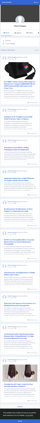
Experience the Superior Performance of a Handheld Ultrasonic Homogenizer (20, 304)
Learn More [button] (29, 415)
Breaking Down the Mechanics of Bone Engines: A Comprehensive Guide (18, 210)
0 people (12, 43)
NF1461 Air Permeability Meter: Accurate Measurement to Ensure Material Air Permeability (19, 242)
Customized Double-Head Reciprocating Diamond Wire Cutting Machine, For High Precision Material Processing (19, 336)
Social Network (6, 2)
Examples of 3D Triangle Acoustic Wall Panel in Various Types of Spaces (18, 118)
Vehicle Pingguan (20, 26)
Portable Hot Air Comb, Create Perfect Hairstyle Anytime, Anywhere (18, 385)
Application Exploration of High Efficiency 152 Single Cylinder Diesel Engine (19, 179)
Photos (31, 33)
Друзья (19, 33)
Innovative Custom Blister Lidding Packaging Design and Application (16, 149)
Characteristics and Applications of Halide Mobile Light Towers (19, 274)
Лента (7, 33)
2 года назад (10, 59)
